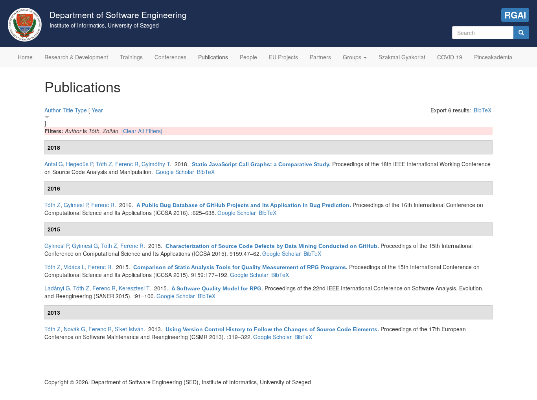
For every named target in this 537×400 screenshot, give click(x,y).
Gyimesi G (85, 246)
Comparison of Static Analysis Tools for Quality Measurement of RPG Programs (239, 267)
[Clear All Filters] (141, 131)
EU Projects (283, 57)
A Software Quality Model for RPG (216, 288)
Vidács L (74, 267)
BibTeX (482, 110)
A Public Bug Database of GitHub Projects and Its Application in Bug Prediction (242, 205)
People (248, 57)
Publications (213, 57)
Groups (353, 57)
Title (68, 110)
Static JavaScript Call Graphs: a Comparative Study (260, 164)
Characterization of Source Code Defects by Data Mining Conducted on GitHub (271, 246)
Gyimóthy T (156, 164)
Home (25, 57)
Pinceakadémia (493, 57)
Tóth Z (104, 164)
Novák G (74, 329)
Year (97, 110)
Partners (320, 57)
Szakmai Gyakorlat (402, 57)
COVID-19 (449, 57)
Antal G (53, 164)
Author (52, 110)
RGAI (515, 15)
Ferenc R (126, 164)
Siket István (129, 329)
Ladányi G (57, 288)
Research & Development (76, 57)
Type (81, 110)
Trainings (131, 57)
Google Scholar (175, 172)
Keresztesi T (134, 288)
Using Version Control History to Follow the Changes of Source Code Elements (271, 329)
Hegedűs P (79, 164)
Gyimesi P (76, 205)
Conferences (170, 57)
